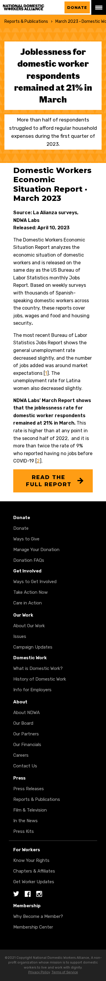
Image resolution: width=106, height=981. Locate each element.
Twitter (16, 894)
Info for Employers (32, 689)
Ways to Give (26, 539)
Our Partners (26, 734)
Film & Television (30, 810)
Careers (21, 755)
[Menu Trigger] (98, 7)
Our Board (23, 723)
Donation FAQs (28, 560)
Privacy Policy (39, 972)
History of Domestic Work (39, 679)
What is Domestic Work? (38, 668)
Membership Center (33, 927)
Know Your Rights (31, 860)
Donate (77, 7)
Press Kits (23, 831)
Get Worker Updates (33, 881)
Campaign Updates (32, 647)
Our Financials (27, 744)
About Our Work (29, 625)
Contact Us (25, 766)
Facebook (28, 894)
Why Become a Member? (38, 916)
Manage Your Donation (36, 549)
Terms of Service (65, 972)
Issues (19, 636)
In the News (25, 820)
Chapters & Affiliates (34, 871)
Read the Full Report (49, 481)
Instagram (39, 894)
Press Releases (28, 788)
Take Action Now (30, 592)
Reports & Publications (26, 21)
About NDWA (26, 712)
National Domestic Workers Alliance (29, 7)
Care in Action (27, 603)
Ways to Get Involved (35, 581)
